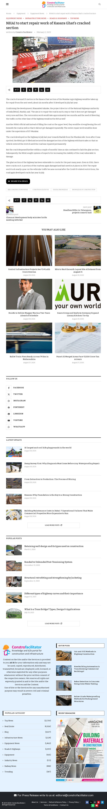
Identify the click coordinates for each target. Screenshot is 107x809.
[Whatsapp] (92, 805)
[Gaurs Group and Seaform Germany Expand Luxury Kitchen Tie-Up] (78, 294)
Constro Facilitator (24, 32)
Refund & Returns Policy (57, 802)
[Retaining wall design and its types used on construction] (14, 550)
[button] (59, 750)
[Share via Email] (47, 90)
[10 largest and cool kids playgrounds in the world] (14, 452)
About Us (35, 802)
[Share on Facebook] (23, 90)
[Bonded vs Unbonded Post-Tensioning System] (14, 566)
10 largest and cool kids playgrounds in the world (47, 448)
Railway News (28, 766)
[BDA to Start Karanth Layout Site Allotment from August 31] (78, 250)
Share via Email (19, 181)
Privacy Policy (74, 802)
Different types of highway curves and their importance (53, 593)
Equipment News (37, 13)
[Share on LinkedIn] (41, 90)
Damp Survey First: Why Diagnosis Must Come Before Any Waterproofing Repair (62, 463)
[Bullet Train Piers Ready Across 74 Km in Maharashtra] (29, 338)
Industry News (28, 760)
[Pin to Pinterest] (35, 90)
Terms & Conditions (51, 805)
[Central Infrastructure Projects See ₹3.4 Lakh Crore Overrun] (29, 250)
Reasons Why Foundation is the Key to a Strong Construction (53, 495)
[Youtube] (96, 805)
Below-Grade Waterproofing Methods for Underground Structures (87, 699)
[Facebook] (87, 802)
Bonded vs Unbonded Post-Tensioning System (48, 562)
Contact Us (64, 805)
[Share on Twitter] (29, 90)
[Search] (99, 4)
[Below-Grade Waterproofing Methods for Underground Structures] (64, 700)
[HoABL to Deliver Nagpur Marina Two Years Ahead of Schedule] (29, 294)
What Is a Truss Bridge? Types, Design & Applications (52, 609)
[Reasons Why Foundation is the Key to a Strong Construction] (14, 499)
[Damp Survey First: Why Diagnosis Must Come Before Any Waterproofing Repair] (14, 467)
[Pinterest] (98, 802)
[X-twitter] (91, 802)
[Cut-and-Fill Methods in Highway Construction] (64, 655)
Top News (28, 721)
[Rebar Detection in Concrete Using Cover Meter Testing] (64, 685)
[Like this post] (18, 90)
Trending (28, 772)
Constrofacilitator (40, 189)
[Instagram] (94, 802)
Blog (28, 732)
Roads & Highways (28, 749)
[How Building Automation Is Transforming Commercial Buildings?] (64, 670)
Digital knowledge (60, 189)
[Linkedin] (102, 802)
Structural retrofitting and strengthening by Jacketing (53, 578)
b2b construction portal (18, 189)
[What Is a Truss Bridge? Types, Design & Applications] (14, 613)
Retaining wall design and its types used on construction (54, 546)
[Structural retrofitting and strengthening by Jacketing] (14, 581)
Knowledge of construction (83, 189)
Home (8, 13)
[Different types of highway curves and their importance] (14, 597)
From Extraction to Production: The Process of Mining (50, 479)
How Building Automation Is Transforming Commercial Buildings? (87, 669)
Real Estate (28, 726)
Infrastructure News (28, 738)
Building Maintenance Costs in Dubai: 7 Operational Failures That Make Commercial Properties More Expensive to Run (58, 512)
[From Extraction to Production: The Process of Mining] (14, 483)
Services (43, 802)
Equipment (21, 13)
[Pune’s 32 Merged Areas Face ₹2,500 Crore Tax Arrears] (78, 338)
